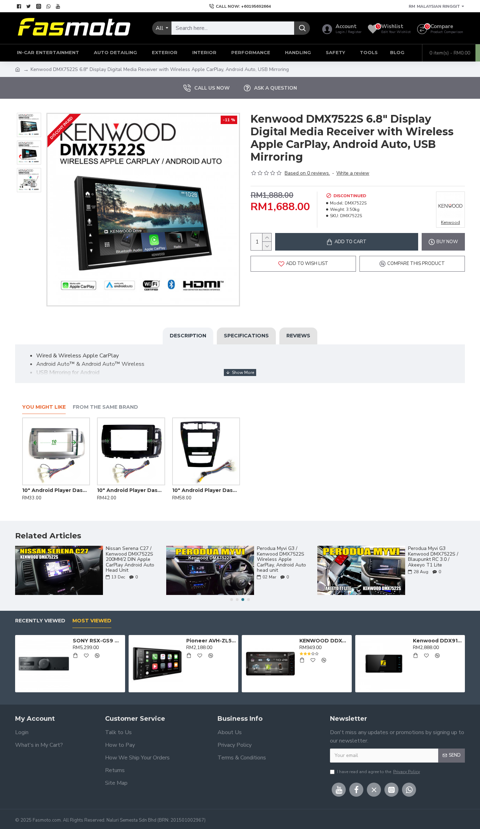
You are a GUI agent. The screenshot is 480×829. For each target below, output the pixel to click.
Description (188, 335)
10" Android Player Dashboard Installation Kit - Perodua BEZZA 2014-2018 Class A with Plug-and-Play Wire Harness (61, 490)
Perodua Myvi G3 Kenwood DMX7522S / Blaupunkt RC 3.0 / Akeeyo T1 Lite (433, 557)
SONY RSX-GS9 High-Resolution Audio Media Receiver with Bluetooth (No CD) (97, 640)
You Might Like (44, 407)
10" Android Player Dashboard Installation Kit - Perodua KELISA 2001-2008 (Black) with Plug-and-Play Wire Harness (211, 490)
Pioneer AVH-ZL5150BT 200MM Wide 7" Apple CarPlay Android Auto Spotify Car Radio (211, 640)
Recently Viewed (40, 621)
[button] (231, 599)
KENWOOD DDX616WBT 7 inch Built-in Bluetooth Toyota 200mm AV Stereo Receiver (324, 640)
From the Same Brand (105, 407)
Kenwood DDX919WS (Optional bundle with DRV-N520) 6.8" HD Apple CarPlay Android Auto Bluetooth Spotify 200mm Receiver (437, 640)
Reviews (298, 335)
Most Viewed (91, 621)
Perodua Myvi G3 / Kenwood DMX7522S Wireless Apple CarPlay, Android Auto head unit (281, 559)
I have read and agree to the (378, 772)
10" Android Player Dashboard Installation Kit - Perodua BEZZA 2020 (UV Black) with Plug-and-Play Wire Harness (136, 490)
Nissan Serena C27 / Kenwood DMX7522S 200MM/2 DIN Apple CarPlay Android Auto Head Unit (130, 559)
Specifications (246, 335)
